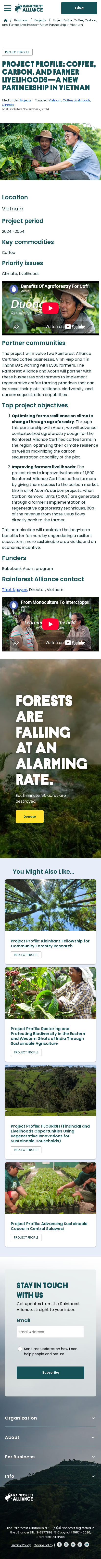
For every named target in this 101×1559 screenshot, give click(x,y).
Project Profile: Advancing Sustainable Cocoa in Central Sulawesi (49, 1226)
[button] (7, 8)
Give (79, 8)
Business (21, 20)
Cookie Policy (43, 1545)
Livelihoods (82, 100)
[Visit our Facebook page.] (59, 1544)
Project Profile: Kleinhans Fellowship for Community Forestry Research (50, 943)
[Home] (28, 8)
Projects (40, 20)
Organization (21, 1418)
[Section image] (50, 930)
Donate (30, 816)
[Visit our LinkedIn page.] (73, 1544)
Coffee (68, 100)
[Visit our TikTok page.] (79, 1544)
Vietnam (55, 100)
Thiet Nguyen (14, 590)
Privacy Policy (21, 1545)
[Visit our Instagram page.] (66, 1544)
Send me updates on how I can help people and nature (50, 1351)
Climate (8, 105)
